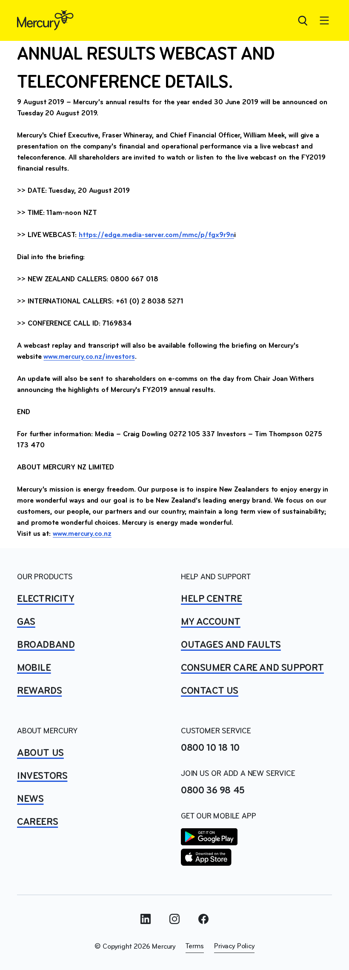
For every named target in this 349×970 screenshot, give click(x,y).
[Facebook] (203, 919)
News (30, 799)
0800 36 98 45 (213, 791)
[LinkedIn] (145, 919)
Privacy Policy (234, 946)
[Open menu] (324, 20)
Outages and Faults (231, 645)
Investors (42, 776)
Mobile (34, 668)
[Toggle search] (302, 20)
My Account (210, 622)
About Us (40, 753)
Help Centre (211, 599)
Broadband (45, 645)
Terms (195, 946)
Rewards (39, 691)
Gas (26, 622)
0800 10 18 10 (210, 748)
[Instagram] (174, 919)
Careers (37, 822)
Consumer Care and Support (252, 668)
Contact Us (209, 691)
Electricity (45, 599)
